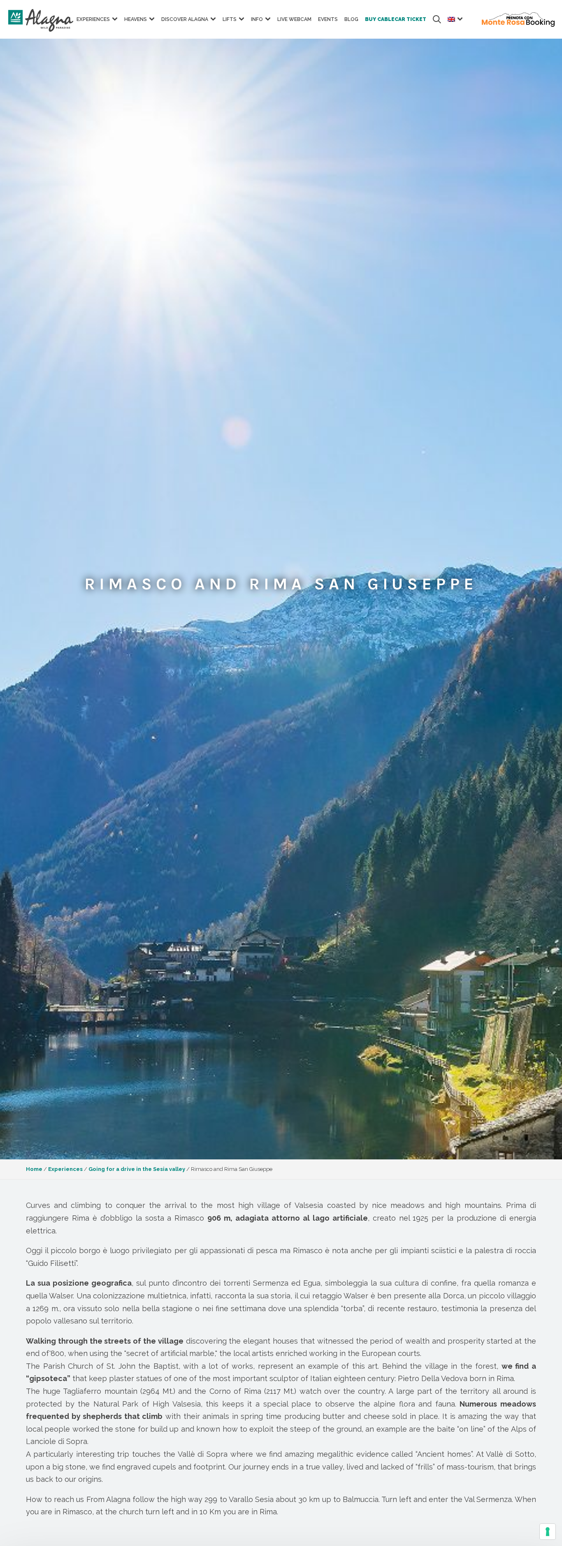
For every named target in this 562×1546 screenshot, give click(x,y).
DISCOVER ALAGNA (184, 19)
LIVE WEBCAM (294, 19)
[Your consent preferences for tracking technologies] (547, 1531)
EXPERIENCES (93, 19)
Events (328, 19)
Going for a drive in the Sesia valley (136, 1169)
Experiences (65, 1169)
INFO (257, 19)
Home (34, 1169)
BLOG (351, 19)
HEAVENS (135, 19)
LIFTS (230, 19)
